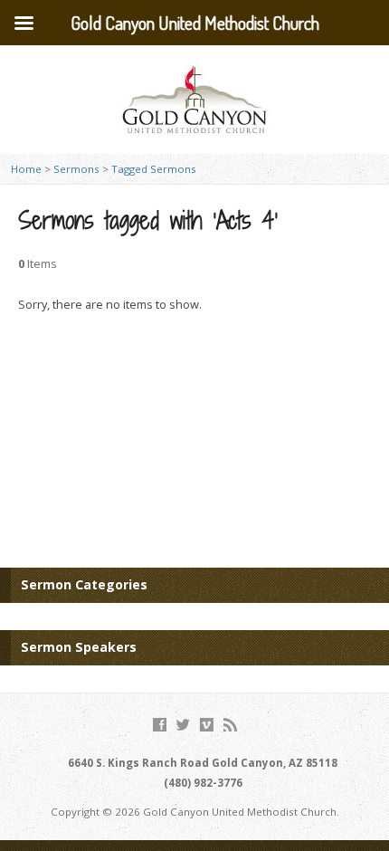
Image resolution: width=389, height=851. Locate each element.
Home (26, 169)
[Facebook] (159, 724)
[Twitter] (183, 724)
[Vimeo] (206, 724)
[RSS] (230, 724)
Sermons (76, 169)
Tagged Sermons (153, 169)
